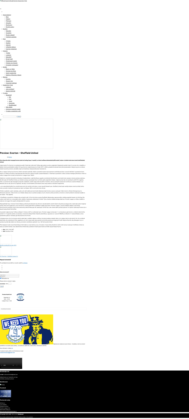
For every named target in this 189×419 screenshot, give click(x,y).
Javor (10, 101)
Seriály (5, 67)
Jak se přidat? (10, 89)
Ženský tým (9, 81)
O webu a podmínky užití (13, 111)
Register (5, 267)
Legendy (8, 55)
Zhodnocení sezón (11, 61)
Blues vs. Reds (10, 69)
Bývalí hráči (9, 59)
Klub (4, 39)
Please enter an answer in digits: (8, 281)
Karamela (11, 103)
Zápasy (8, 19)
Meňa (10, 157)
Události (8, 87)
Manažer (8, 31)
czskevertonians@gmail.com (7, 352)
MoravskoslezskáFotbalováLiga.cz (8, 411)
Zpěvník (8, 45)
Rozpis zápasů (10, 35)
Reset (4, 269)
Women (5, 77)
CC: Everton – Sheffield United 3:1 (9, 256)
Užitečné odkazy (11, 47)
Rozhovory (9, 25)
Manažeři (8, 57)
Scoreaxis (8, 308)
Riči (10, 97)
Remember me (5, 278)
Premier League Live (5, 408)
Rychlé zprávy (10, 27)
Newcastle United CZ (5, 409)
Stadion (8, 43)
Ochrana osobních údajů (13, 109)
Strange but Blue (11, 71)
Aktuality (8, 23)
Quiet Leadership (11, 73)
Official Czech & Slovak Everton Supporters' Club (22, 4)
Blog (7, 17)
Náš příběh (9, 107)
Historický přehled (11, 83)
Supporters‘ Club (8, 85)
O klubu (8, 41)
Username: (2, 275)
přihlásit (25, 263)
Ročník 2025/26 (10, 91)
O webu (5, 93)
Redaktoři (9, 95)
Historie (5, 51)
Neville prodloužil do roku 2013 (8, 245)
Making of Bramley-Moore (13, 75)
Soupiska (8, 33)
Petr (10, 99)
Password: (2, 276)
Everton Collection (11, 49)
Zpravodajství (7, 15)
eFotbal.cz (2, 403)
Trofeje (8, 53)
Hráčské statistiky (11, 37)
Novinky (8, 79)
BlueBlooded (12, 105)
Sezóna (5, 29)
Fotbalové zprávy (4, 406)
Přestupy (8, 21)
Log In (4, 265)
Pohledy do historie (11, 63)
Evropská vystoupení (12, 65)
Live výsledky (3, 404)
